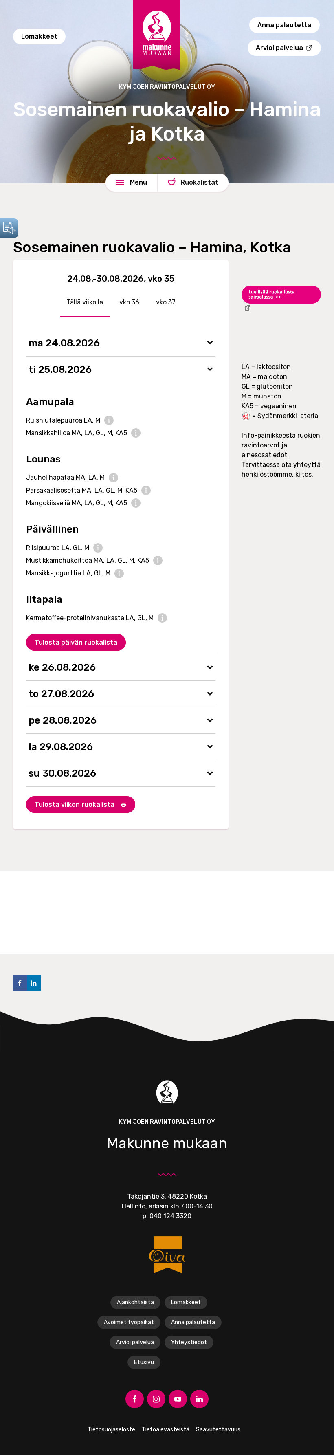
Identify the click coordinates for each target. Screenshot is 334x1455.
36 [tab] (134, 302)
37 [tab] (171, 302)
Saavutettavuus (218, 1429)
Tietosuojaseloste (111, 1429)
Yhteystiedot (189, 1342)
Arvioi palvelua (135, 1342)
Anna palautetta (284, 25)
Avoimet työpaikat (129, 1322)
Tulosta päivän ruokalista (76, 642)
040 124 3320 (170, 1216)
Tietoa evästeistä (165, 1429)
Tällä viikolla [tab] (84, 302)
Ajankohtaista (135, 1302)
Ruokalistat (198, 182)
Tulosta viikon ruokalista (75, 804)
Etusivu (144, 1362)
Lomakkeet (186, 1302)
